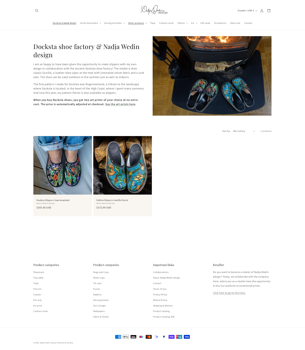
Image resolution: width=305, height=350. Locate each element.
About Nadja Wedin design (166, 277)
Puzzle (96, 289)
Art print (37, 305)
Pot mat (37, 300)
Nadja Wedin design (48, 343)
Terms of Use (159, 289)
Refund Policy (160, 300)
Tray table (38, 277)
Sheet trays (99, 277)
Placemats (38, 272)
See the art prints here (120, 104)
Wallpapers (99, 311)
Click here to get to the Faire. (229, 292)
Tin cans (97, 283)
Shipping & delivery (163, 305)
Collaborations (161, 272)
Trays (36, 283)
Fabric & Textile (101, 316)
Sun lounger (99, 305)
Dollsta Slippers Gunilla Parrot (112, 200)
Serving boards (100, 300)
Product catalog (161, 311)
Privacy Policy (160, 294)
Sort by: (226, 131)
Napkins (97, 294)
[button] (36, 10)
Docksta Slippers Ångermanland (53, 200)
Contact (157, 283)
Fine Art (37, 289)
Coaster (37, 294)
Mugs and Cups (101, 272)
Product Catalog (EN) (164, 316)
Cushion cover (40, 311)
